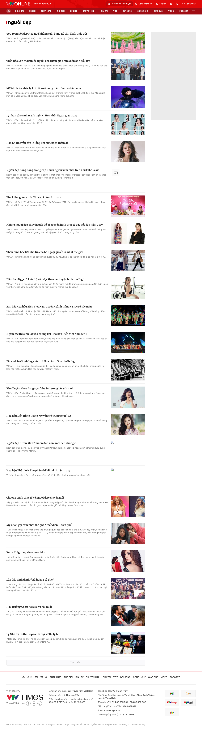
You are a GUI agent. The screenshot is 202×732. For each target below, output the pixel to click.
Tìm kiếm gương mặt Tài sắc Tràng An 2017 (33, 197)
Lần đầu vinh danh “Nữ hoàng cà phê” (30, 579)
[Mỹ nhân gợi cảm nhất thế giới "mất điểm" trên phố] (128, 533)
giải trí (104, 11)
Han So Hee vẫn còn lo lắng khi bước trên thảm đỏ (37, 143)
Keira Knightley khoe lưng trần (25, 552)
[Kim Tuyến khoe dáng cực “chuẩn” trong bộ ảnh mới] (128, 397)
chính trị (19, 11)
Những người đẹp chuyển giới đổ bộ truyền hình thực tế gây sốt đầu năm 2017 (54, 224)
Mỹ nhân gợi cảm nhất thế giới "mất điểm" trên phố (39, 525)
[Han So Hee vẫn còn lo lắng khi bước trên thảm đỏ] (128, 151)
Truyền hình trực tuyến (120, 4)
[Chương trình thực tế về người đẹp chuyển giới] (128, 506)
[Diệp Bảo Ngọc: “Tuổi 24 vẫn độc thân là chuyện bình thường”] (128, 288)
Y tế (115, 11)
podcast (184, 11)
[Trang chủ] (8, 11)
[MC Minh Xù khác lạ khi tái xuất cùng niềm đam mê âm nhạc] (128, 97)
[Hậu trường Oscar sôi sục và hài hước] (128, 615)
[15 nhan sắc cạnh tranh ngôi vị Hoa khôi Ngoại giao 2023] (128, 124)
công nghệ (142, 11)
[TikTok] (39, 703)
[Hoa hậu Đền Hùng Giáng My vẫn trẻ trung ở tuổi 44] (128, 424)
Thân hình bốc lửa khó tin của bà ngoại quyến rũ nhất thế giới (44, 252)
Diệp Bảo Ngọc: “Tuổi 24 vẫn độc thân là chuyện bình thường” (45, 279)
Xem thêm (75, 662)
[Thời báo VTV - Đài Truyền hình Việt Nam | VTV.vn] (18, 3)
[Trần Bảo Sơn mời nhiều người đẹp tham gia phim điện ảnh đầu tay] (128, 69)
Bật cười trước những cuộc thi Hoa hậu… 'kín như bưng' (41, 361)
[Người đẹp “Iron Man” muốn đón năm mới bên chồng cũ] (128, 451)
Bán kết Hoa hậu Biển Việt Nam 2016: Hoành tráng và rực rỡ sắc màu (49, 306)
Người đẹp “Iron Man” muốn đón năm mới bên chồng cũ (41, 443)
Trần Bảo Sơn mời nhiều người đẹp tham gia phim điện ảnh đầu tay (48, 61)
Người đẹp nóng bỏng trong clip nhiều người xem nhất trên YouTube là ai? (52, 170)
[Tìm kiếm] (178, 4)
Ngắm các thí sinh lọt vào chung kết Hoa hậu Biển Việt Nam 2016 (46, 334)
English (162, 4)
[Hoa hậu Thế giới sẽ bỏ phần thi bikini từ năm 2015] (128, 479)
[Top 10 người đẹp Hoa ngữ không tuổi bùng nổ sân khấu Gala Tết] (128, 42)
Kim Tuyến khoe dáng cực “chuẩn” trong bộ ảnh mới (39, 388)
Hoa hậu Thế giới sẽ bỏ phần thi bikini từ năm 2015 (38, 470)
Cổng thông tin (145, 4)
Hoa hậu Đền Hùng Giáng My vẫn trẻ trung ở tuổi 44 (38, 415)
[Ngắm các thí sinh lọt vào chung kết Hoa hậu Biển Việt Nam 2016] (128, 342)
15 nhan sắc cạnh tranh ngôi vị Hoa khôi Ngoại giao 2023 (41, 115)
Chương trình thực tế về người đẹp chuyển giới (35, 497)
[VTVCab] (188, 702)
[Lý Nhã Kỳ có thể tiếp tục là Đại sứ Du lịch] (128, 643)
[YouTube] (34, 703)
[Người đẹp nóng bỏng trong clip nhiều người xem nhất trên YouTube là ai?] (128, 178)
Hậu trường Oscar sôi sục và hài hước (29, 606)
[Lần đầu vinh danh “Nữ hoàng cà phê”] (128, 588)
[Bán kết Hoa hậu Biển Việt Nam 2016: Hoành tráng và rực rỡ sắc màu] (128, 315)
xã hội (32, 11)
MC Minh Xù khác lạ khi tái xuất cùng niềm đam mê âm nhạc (44, 88)
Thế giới (61, 11)
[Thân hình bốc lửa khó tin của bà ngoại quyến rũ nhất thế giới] (128, 260)
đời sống (127, 11)
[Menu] (194, 11)
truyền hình (89, 11)
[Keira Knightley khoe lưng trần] (128, 561)
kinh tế (73, 11)
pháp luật (46, 11)
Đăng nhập (191, 4)
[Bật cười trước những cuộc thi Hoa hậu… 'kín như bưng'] (128, 370)
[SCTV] (172, 712)
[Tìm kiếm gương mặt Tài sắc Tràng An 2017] (128, 206)
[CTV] (172, 702)
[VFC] (172, 693)
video (171, 11)
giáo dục (158, 11)
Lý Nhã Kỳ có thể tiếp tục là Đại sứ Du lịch (32, 634)
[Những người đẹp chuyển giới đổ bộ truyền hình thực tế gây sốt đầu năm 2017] (128, 233)
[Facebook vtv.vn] (172, 4)
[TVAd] (188, 693)
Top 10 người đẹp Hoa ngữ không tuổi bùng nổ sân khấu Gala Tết (46, 33)
